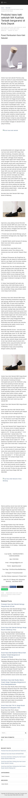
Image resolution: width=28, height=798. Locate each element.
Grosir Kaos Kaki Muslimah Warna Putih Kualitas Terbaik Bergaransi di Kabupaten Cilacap (13, 655)
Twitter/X (21, 586)
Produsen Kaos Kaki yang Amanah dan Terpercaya (13, 750)
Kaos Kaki (8, 7)
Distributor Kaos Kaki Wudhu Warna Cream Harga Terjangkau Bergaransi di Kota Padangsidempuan (13, 682)
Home (2, 7)
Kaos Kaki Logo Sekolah (15, 27)
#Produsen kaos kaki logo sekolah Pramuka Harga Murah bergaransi (11, 594)
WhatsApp (5, 589)
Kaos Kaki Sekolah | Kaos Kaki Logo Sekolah (13, 29)
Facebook (13, 586)
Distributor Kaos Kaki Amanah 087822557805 (12, 753)
